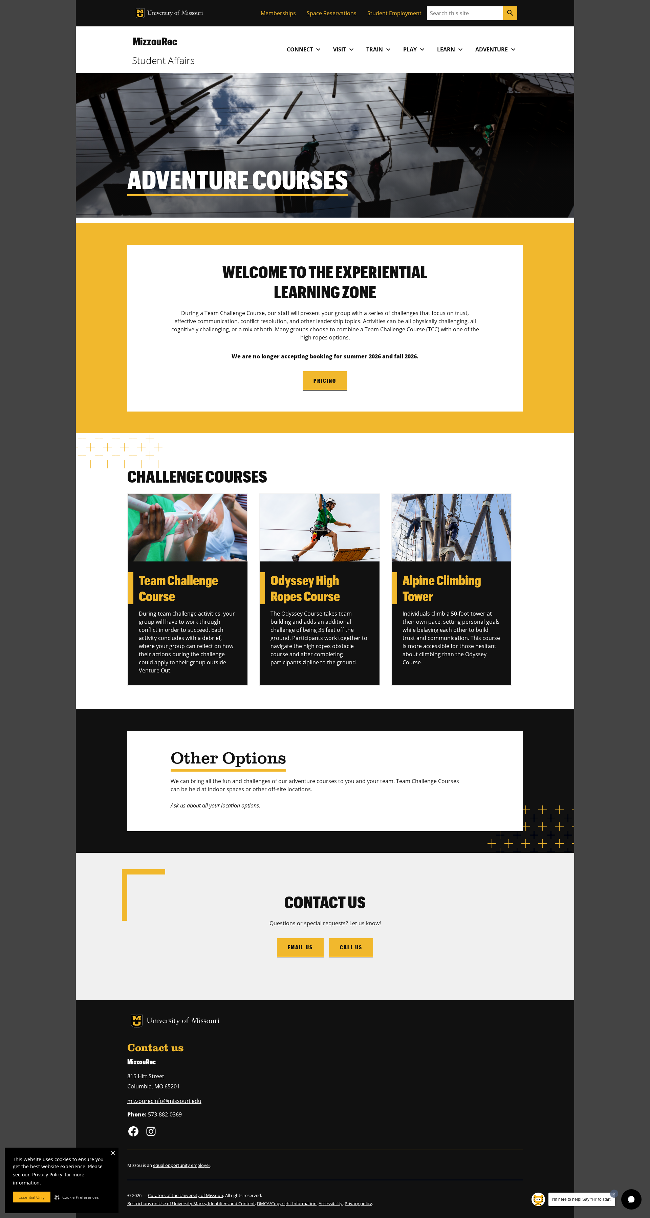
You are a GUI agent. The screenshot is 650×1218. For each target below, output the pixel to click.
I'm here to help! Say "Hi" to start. (581, 1199)
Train (379, 49)
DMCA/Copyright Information (287, 1203)
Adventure (496, 49)
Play (414, 49)
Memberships (278, 13)
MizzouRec (155, 41)
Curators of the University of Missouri (185, 1195)
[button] (76, 1197)
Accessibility (331, 1203)
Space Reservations (331, 13)
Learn (450, 49)
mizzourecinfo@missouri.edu (164, 1101)
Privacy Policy (47, 1174)
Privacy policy (358, 1203)
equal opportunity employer (181, 1165)
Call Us (351, 947)
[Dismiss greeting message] (614, 1194)
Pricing (324, 380)
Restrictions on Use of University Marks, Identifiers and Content (191, 1203)
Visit (344, 49)
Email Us (300, 947)
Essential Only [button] (32, 1197)
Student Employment (394, 13)
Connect (304, 49)
